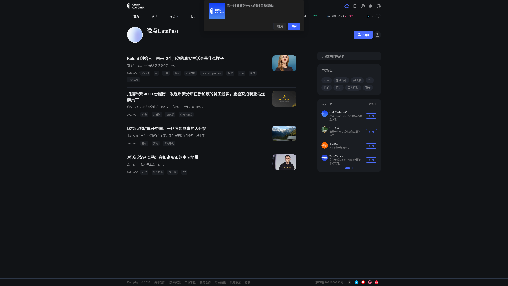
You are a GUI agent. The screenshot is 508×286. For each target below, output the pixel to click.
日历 (194, 16)
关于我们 (159, 282)
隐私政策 (220, 282)
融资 (230, 73)
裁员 (177, 73)
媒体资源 (175, 282)
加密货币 (158, 172)
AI (156, 73)
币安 (144, 114)
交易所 (170, 114)
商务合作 (205, 282)
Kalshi (145, 73)
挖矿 (144, 143)
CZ (184, 172)
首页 (136, 16)
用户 (252, 73)
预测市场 (190, 73)
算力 (155, 143)
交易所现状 (186, 114)
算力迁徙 (169, 143)
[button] (378, 6)
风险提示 (235, 282)
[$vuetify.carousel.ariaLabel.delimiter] (347, 168)
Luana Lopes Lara (212, 73)
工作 (166, 73)
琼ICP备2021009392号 (329, 282)
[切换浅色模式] (370, 6)
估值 (241, 73)
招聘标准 (133, 79)
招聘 (247, 282)
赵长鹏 (156, 114)
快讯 (154, 16)
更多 (371, 104)
